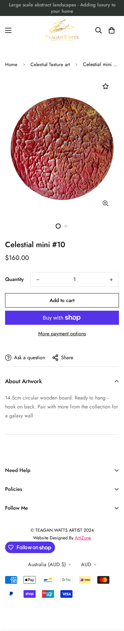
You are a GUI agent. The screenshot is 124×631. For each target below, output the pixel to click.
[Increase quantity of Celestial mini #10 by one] (111, 279)
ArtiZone (83, 538)
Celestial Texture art (50, 64)
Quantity (14, 279)
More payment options (62, 333)
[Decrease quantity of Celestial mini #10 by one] (38, 279)
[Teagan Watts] (62, 30)
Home (11, 64)
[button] (111, 30)
